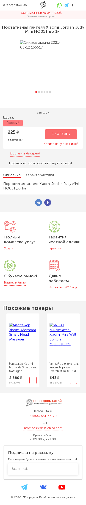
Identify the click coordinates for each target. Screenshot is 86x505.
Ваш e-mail (19, 469)
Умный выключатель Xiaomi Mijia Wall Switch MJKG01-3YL (64, 367)
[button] (36, 92)
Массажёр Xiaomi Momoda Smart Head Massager (23, 367)
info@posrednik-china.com (43, 428)
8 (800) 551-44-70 (43, 416)
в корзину (61, 134)
